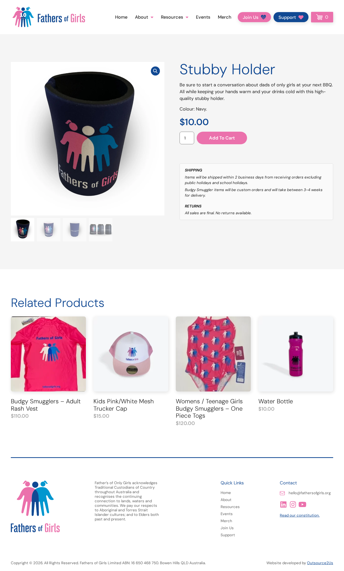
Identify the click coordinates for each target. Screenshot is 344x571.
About (141, 17)
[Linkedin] (283, 504)
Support (228, 535)
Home (121, 17)
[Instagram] (292, 504)
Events (203, 17)
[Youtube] (302, 504)
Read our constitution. (300, 515)
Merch (224, 17)
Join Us (227, 527)
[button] (155, 71)
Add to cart (222, 138)
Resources (172, 17)
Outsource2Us (320, 562)
